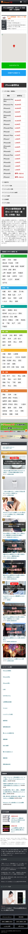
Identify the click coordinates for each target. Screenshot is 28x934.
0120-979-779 (14, 65)
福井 (9, 345)
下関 (13, 382)
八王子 (10, 279)
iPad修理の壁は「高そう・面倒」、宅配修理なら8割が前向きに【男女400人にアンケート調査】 (14, 791)
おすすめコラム (7, 695)
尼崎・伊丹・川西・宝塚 (10, 367)
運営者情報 (21, 916)
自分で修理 (5, 745)
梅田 (9, 354)
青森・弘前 (11, 295)
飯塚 (9, 407)
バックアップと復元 (8, 714)
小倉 (15, 394)
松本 (9, 338)
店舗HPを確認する (14, 73)
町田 (3, 279)
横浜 (3, 310)
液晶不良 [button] (6, 182)
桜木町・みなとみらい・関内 (12, 313)
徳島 (19, 382)
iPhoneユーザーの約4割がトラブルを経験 (13, 802)
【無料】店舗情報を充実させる (8, 447)
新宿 (3, 260)
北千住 (4, 283)
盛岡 (3, 298)
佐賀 (15, 407)
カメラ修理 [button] (7, 196)
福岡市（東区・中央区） (10, 398)
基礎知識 (8, 537)
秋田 (15, 298)
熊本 (10, 411)
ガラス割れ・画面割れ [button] (9, 91)
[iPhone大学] (6, 2)
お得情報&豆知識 (10, 474)
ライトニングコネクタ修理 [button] (10, 192)
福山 (9, 379)
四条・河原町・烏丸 (9, 360)
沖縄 (16, 414)
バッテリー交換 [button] (8, 185)
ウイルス (5, 708)
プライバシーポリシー (7, 916)
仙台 (9, 298)
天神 (9, 394)
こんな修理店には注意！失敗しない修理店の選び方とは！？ (17, 829)
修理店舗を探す (14, 578)
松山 (9, 386)
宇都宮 (4, 326)
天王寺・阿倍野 (20, 357)
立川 (20, 276)
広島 (3, 379)
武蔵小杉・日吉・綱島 (9, 317)
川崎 (16, 320)
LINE (4, 689)
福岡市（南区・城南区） (10, 401)
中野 (16, 263)
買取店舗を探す (7, 764)
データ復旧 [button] (7, 202)
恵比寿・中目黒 (7, 263)
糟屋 (3, 407)
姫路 (13, 364)
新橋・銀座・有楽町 (17, 266)
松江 (13, 376)
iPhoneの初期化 (7, 670)
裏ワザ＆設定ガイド (15, 537)
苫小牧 (21, 291)
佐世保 (4, 411)
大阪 (3, 354)
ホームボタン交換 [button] (8, 189)
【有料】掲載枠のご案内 (7, 448)
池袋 (15, 260)
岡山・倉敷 (21, 376)
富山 (15, 342)
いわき (4, 301)
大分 (16, 411)
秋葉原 (20, 273)
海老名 (23, 320)
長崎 (20, 407)
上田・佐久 (17, 338)
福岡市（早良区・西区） (10, 404)
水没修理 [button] (6, 199)
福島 (16, 301)
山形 (20, 298)
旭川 (9, 291)
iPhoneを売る (6, 677)
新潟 (3, 342)
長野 (3, 338)
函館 (15, 291)
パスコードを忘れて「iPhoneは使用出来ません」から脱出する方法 (14, 909)
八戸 (19, 295)
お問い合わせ (21, 926)
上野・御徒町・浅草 (9, 273)
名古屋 (4, 335)
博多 (3, 394)
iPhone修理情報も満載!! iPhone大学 (13, 930)
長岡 (9, 342)
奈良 (22, 367)
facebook (21, 2)
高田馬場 (5, 266)
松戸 (13, 323)
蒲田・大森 (6, 276)
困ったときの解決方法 (8, 733)
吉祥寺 (14, 276)
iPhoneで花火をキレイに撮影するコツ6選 (13, 659)
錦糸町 (17, 279)
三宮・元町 (6, 364)
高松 (3, 386)
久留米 (23, 404)
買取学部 (5, 758)
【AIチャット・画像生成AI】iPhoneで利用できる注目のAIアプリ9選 (18, 820)
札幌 (3, 291)
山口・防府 (17, 379)
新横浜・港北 (12, 310)
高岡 (20, 342)
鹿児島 (4, 414)
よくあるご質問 (7, 926)
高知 (15, 386)
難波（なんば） (7, 357)
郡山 (10, 301)
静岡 (20, 335)
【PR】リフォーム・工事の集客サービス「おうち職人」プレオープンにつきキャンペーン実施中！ (14, 779)
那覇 (10, 414)
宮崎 (22, 411)
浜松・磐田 (13, 335)
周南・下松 (6, 382)
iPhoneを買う (6, 683)
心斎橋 (16, 354)
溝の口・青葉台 (7, 320)
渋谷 (9, 260)
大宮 (19, 323)
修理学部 (8, 516)
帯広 (3, 295)
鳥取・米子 (6, 376)
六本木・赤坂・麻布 (9, 269)
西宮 (19, 360)
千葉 (8, 323)
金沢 (3, 345)
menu (25, 1)
